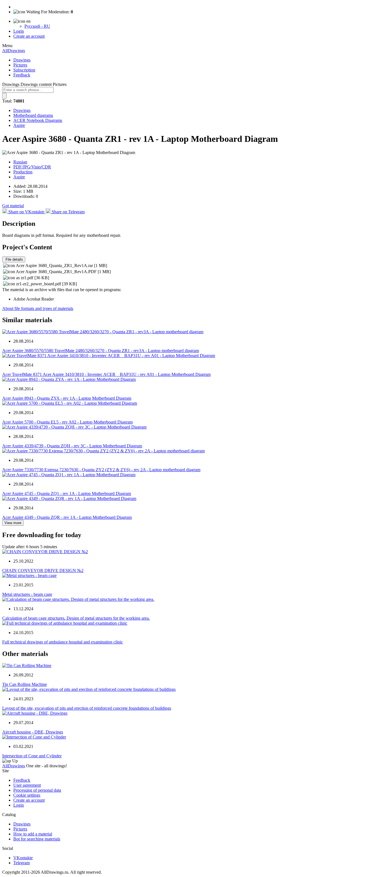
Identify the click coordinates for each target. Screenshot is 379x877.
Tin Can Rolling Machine (24, 684)
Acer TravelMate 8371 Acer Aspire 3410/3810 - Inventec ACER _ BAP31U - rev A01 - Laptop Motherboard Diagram (106, 374)
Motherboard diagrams (33, 115)
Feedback (21, 75)
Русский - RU (37, 26)
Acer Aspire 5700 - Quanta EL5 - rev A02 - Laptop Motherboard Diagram (67, 422)
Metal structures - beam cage (27, 594)
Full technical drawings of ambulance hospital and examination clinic (62, 642)
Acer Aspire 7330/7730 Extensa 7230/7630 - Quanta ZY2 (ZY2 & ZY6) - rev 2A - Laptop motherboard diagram (101, 469)
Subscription (24, 70)
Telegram (21, 862)
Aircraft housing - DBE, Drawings (32, 732)
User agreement (27, 785)
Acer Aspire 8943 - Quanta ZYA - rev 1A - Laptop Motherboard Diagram (66, 398)
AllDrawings (13, 50)
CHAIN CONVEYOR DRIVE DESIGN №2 (43, 570)
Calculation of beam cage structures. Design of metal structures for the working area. (76, 618)
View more (12, 523)
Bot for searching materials (36, 839)
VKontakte (23, 857)
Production (22, 172)
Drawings (22, 60)
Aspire (19, 125)
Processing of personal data (37, 790)
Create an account (29, 36)
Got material (13, 205)
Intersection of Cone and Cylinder (32, 755)
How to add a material (32, 834)
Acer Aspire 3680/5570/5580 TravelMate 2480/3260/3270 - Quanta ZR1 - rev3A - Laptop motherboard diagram (100, 350)
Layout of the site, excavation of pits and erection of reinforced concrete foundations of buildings (86, 708)
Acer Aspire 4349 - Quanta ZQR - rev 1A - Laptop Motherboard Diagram (67, 517)
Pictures (20, 65)
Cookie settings (26, 795)
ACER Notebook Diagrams (37, 120)
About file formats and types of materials (37, 308)
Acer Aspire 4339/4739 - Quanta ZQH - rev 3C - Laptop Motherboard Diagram (72, 445)
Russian (20, 162)
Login (18, 31)
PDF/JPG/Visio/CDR (32, 167)
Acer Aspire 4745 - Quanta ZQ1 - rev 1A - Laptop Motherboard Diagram (66, 493)
